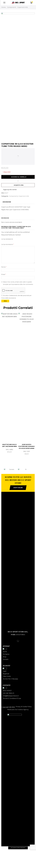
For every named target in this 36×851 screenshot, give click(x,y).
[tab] (6, 202)
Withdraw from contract (18, 847)
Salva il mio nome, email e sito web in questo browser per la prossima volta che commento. (18, 283)
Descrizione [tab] (7, 202)
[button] (2, 469)
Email (3, 274)
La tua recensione (7, 244)
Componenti (11, 7)
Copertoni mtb (22, 7)
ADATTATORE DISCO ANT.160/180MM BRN (9, 445)
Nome (3, 267)
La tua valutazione (7, 239)
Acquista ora (19, 185)
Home (3, 7)
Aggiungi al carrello (18, 177)
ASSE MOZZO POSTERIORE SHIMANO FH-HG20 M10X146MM (26, 446)
